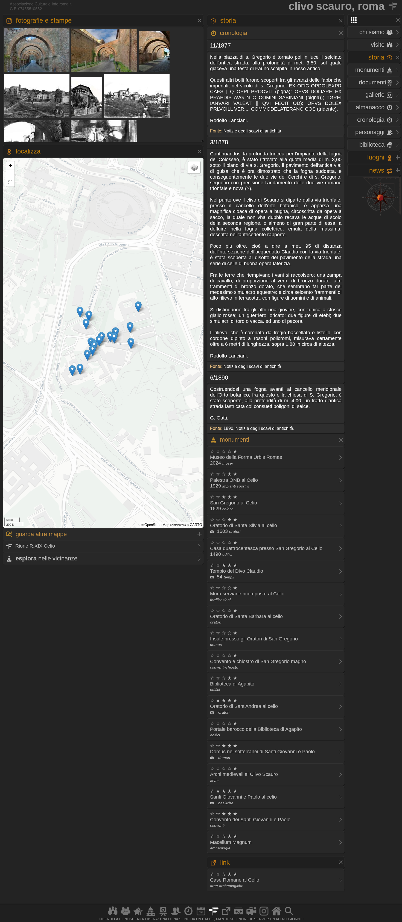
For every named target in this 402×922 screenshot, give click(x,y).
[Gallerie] (264, 915)
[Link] (226, 915)
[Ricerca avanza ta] (289, 915)
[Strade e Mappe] (213, 915)
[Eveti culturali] (201, 915)
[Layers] (194, 167)
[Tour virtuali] (238, 915)
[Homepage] (276, 915)
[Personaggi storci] (176, 915)
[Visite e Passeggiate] (113, 915)
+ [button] (10, 165)
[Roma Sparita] (163, 915)
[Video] (251, 915)
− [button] (10, 173)
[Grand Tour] (138, 915)
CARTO (196, 525)
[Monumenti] (150, 915)
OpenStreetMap (156, 525)
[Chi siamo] (125, 915)
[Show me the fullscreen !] (10, 182)
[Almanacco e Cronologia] (188, 915)
